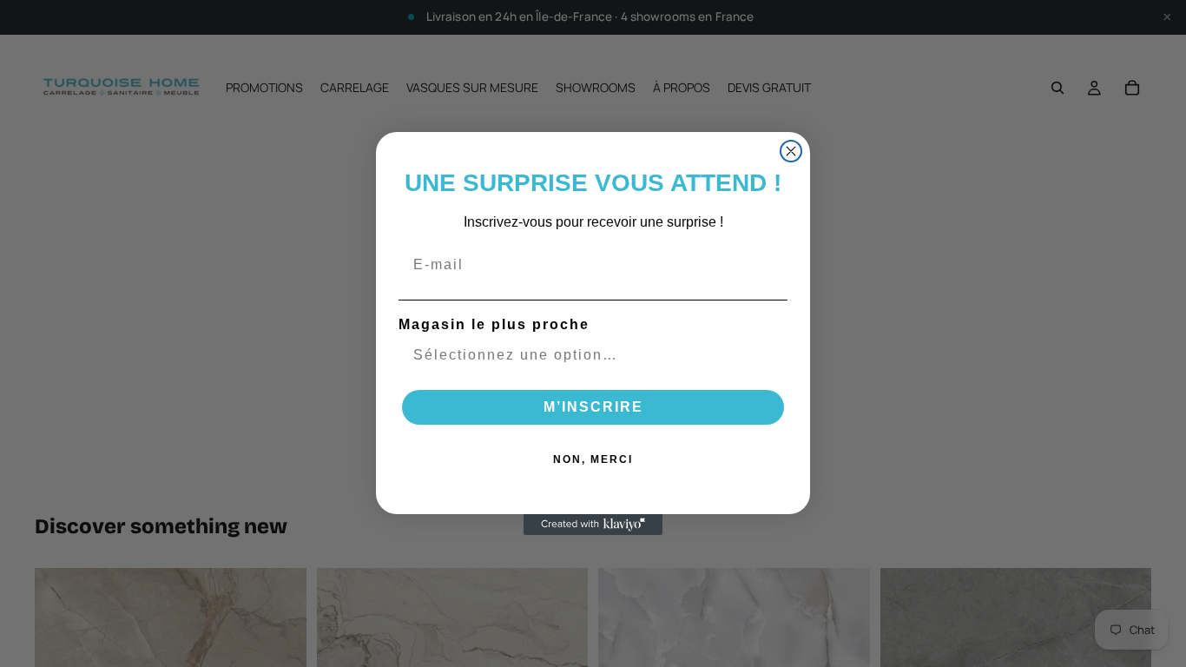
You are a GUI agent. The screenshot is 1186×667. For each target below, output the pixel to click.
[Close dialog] (791, 151)
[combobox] (587, 355)
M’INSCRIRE (593, 407)
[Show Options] (771, 355)
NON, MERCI (593, 459)
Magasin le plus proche (494, 324)
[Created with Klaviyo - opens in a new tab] (593, 524)
